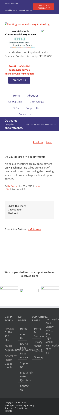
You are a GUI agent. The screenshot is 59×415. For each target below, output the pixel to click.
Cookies (36, 351)
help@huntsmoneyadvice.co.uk (18, 10)
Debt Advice (22, 355)
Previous (38, 142)
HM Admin (12, 186)
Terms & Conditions (36, 332)
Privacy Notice (36, 343)
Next (49, 142)
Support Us (22, 365)
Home (22, 328)
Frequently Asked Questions (22, 376)
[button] (40, 114)
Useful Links (22, 345)
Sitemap (36, 357)
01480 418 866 (11, 3)
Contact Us (22, 387)
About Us (22, 336)
